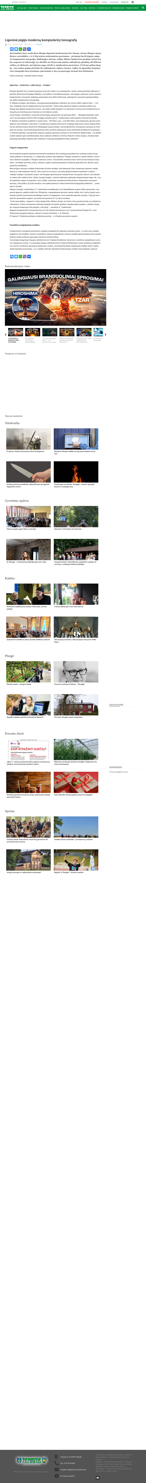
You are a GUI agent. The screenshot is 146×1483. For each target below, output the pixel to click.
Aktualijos (22, 8)
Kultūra (83, 8)
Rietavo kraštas (46, 8)
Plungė (9, 656)
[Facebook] (133, 2)
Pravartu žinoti (132, 8)
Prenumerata (114, 2)
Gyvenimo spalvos (104, 8)
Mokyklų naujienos (62, 8)
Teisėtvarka (33, 8)
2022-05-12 (30, 44)
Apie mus (79, 2)
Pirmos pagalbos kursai (118, 772)
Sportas (92, 8)
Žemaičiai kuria (118, 8)
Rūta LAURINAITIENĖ (15, 44)
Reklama (104, 2)
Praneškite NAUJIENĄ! (92, 2)
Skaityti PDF (124, 2)
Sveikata (75, 8)
